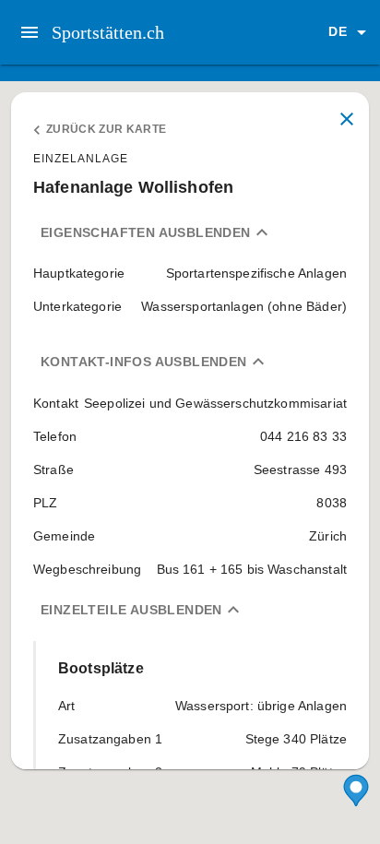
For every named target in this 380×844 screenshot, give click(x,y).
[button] (350, 32)
